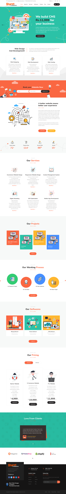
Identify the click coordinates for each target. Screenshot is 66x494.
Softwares (36, 4)
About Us (26, 4)
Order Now (14, 402)
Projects (41, 4)
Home (21, 4)
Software (37, 362)
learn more (42, 130)
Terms (49, 491)
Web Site (29, 362)
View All (33, 253)
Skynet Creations (15, 491)
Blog (36, 481)
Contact (48, 4)
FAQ (35, 484)
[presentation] (3, 25)
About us (30, 477)
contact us (51, 130)
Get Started (33, 295)
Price (45, 4)
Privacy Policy (53, 491)
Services (30, 4)
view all (33, 341)
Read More (14, 73)
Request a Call (40, 36)
